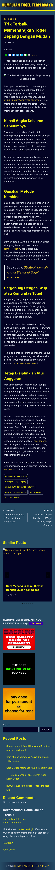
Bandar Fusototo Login (14, 819)
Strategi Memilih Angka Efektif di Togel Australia (27, 272)
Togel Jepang (39, 441)
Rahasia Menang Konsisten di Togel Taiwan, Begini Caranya (42, 517)
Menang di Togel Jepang (15, 492)
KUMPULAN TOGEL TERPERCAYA (19, 487)
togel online (9, 849)
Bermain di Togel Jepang (16, 476)
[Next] (48, 575)
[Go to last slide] (7, 575)
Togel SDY (8, 843)
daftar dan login (26, 829)
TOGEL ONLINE (10, 19)
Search (6, 725)
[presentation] (27, 564)
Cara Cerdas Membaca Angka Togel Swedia (29, 768)
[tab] (22, 603)
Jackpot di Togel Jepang (15, 482)
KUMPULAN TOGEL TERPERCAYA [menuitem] (21, 100)
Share (34, 55)
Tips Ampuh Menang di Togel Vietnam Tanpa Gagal (13, 516)
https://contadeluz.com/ (25, 363)
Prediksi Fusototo (12, 822)
